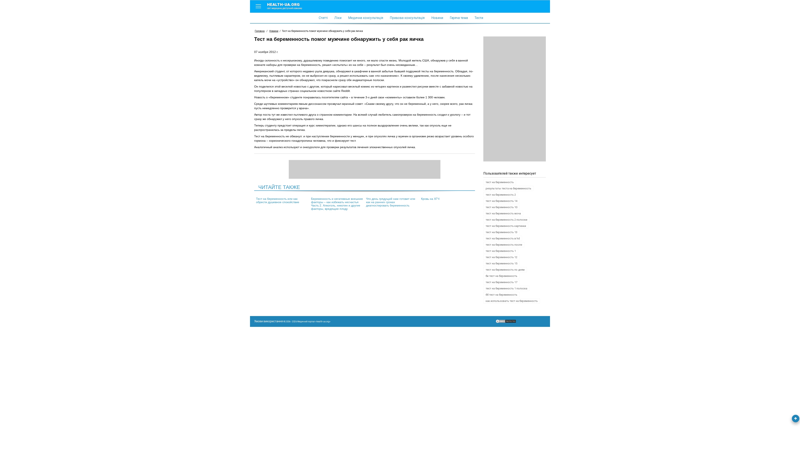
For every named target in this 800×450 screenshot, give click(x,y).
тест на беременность (500, 182)
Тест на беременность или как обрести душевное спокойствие (277, 200)
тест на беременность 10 (501, 207)
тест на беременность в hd (503, 238)
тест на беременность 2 (501, 194)
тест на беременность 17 (501, 282)
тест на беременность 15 (501, 263)
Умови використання (268, 321)
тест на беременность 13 (501, 232)
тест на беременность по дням (505, 269)
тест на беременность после (504, 244)
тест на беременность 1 (501, 250)
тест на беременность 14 (501, 200)
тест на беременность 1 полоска (506, 288)
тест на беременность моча (503, 213)
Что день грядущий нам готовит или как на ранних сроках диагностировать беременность (390, 202)
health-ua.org (284, 5)
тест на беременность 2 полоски (506, 219)
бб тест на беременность (501, 294)
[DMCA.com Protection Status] (505, 322)
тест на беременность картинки (506, 226)
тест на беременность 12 (501, 257)
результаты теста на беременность (508, 188)
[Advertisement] (514, 98)
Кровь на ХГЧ (430, 198)
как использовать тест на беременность (512, 300)
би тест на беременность (501, 276)
